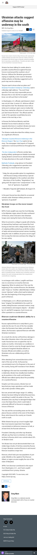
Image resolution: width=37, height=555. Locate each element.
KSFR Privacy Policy (8, 541)
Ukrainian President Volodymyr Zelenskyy (16, 88)
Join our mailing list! (8, 537)
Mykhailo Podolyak (8, 163)
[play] (3, 553)
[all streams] (34, 553)
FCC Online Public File (9, 530)
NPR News (6, 481)
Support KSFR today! (18, 7)
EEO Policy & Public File (9, 533)
